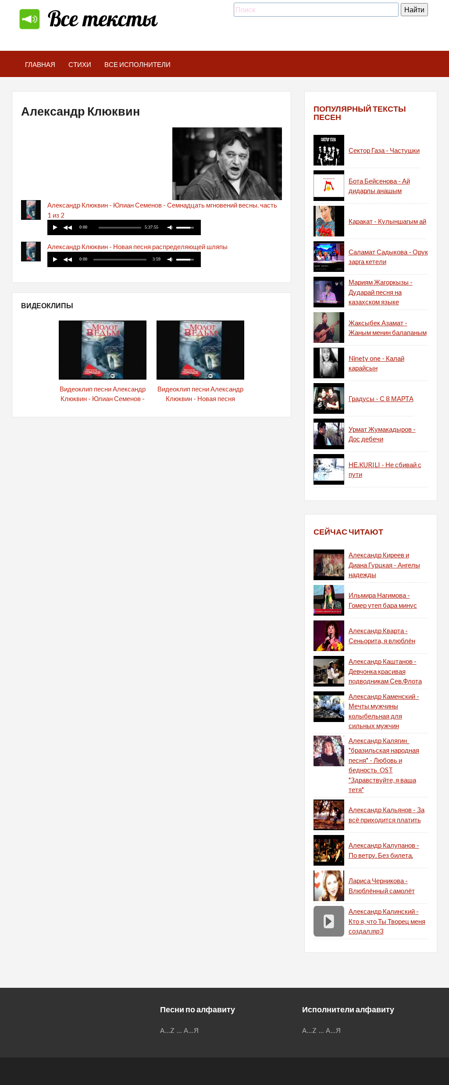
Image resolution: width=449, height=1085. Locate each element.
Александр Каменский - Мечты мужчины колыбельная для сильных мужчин (384, 711)
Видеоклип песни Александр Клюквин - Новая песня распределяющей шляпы (200, 398)
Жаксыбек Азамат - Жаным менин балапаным (388, 328)
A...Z (167, 1030)
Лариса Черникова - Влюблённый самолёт (382, 886)
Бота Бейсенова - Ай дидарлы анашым (379, 186)
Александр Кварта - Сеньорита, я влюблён (382, 636)
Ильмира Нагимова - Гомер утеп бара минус (383, 600)
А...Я (191, 1030)
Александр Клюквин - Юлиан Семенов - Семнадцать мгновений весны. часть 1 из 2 (162, 210)
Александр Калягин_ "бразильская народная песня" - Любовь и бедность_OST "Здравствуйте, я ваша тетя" (384, 765)
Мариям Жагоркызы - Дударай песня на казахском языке (381, 292)
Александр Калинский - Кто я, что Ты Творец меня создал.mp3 (387, 921)
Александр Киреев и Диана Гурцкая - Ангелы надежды (384, 564)
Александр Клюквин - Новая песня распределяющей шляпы (137, 246)
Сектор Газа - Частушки (384, 150)
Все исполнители (137, 64)
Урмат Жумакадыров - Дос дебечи (382, 434)
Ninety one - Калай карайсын (376, 363)
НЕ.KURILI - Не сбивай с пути (385, 470)
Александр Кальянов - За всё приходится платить (386, 815)
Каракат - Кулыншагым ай (387, 221)
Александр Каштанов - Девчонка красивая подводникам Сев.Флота (385, 671)
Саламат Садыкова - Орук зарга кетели (388, 257)
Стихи (79, 64)
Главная (40, 64)
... (179, 1030)
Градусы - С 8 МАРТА (381, 398)
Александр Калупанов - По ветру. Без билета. (384, 850)
